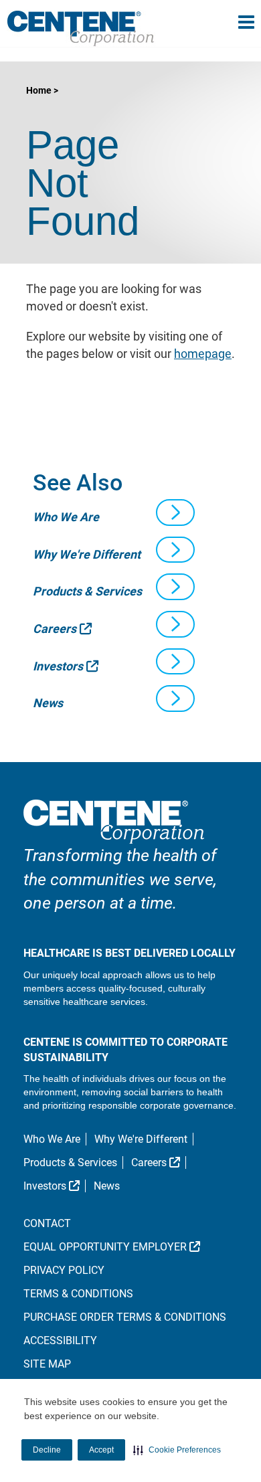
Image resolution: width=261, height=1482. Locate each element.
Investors (65, 666)
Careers (62, 629)
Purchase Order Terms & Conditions (124, 1317)
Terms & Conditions (78, 1293)
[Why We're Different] (175, 550)
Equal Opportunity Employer (130, 1246)
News (48, 703)
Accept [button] (101, 1450)
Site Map (47, 1364)
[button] (177, 1450)
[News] (175, 698)
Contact (47, 1223)
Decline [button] (47, 1450)
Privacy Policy (63, 1270)
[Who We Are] (175, 512)
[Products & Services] (175, 586)
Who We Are (66, 517)
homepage (203, 354)
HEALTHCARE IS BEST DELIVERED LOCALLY (129, 953)
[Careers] (175, 624)
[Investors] (175, 661)
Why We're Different (87, 554)
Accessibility (60, 1340)
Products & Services (87, 591)
